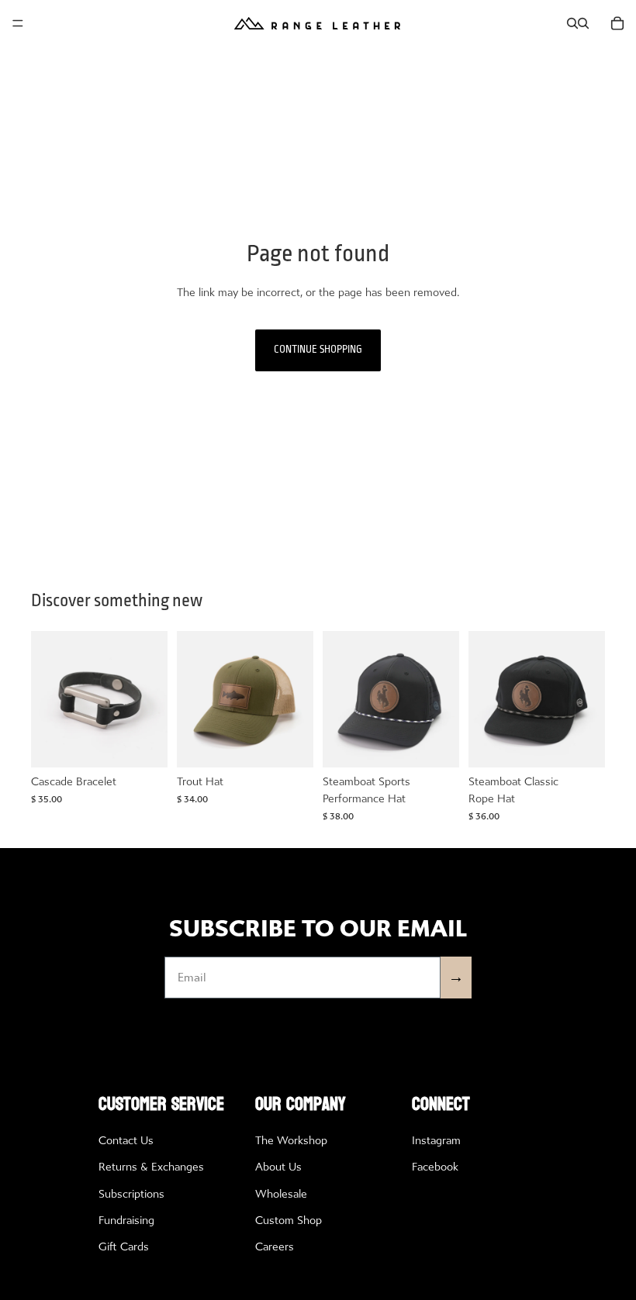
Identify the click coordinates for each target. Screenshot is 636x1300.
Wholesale (281, 1194)
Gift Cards (124, 1246)
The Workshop (291, 1140)
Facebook (435, 1167)
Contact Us (126, 1140)
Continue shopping (318, 350)
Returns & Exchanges (151, 1167)
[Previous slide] (48, 699)
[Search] (572, 23)
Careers (274, 1246)
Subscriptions (131, 1194)
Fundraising (126, 1220)
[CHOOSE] (143, 743)
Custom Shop (288, 1220)
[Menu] (18, 23)
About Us (278, 1167)
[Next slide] (150, 699)
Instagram (436, 1140)
